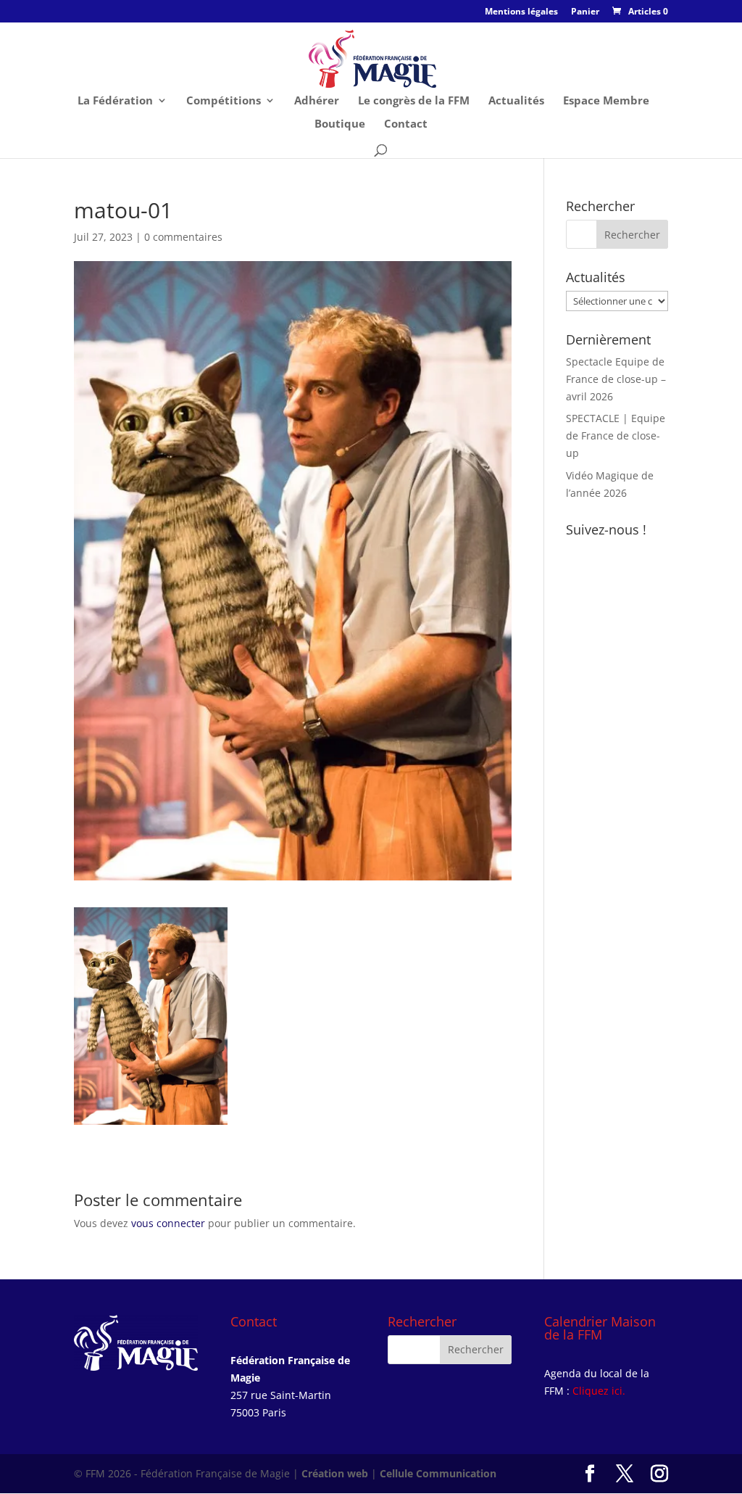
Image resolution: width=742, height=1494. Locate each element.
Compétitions (223, 101)
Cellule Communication (438, 1473)
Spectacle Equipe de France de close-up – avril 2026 (616, 379)
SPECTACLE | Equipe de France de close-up (615, 435)
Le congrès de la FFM (414, 101)
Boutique (339, 124)
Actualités (516, 101)
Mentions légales (521, 12)
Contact (406, 124)
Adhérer (316, 101)
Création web (334, 1473)
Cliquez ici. (598, 1391)
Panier (585, 12)
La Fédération (115, 101)
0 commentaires (183, 237)
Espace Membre (606, 101)
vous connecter (168, 1223)
